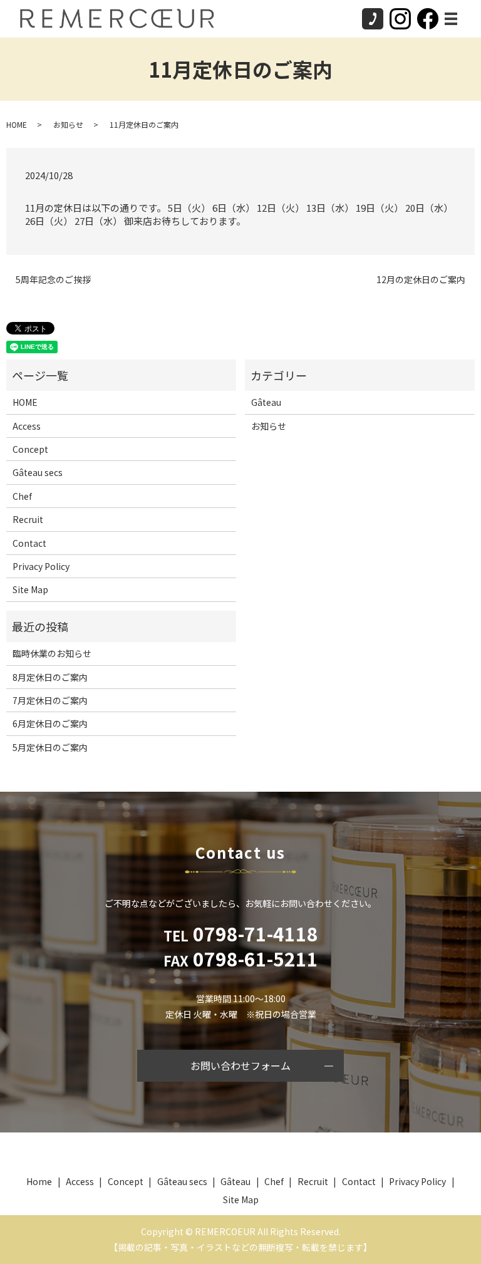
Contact (29, 543)
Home (39, 1181)
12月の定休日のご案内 (420, 280)
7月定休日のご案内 (50, 700)
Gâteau (266, 402)
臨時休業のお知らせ (52, 653)
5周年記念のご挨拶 (53, 280)
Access (27, 426)
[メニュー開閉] (451, 19)
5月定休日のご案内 (50, 747)
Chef (22, 496)
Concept (30, 449)
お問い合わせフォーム (240, 1065)
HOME (16, 124)
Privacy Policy (41, 566)
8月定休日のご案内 (50, 677)
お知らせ (68, 124)
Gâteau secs (38, 472)
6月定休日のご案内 (50, 723)
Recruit (28, 519)
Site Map (30, 589)
